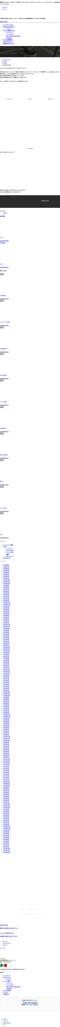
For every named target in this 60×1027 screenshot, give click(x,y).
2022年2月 (6, 666)
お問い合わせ (4, 21)
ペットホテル (10, 34)
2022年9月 (6, 653)
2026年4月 (6, 572)
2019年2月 (6, 733)
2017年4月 (6, 774)
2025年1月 (6, 600)
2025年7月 (6, 589)
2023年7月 (6, 634)
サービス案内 (7, 981)
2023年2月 (6, 643)
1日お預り (9, 38)
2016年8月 (6, 789)
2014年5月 (6, 839)
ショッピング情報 (8, 545)
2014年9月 (6, 832)
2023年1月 (6, 645)
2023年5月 (6, 638)
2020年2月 (6, 710)
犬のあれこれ (7, 558)
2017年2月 (6, 778)
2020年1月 (6, 712)
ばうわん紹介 (10, 550)
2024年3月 (6, 619)
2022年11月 (6, 649)
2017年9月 (6, 765)
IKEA (1, 534)
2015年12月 (6, 804)
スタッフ (8, 28)
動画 (7, 554)
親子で (1, 481)
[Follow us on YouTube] (5, 965)
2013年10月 (6, 852)
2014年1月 (6, 847)
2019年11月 (6, 716)
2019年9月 (6, 720)
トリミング (9, 32)
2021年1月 (6, 690)
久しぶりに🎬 (3, 508)
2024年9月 (6, 608)
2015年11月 (6, 806)
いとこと (3, 401)
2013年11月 (6, 850)
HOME (5, 1019)
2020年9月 (6, 697)
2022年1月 (6, 667)
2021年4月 (6, 684)
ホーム (5, 7)
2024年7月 (6, 611)
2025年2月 (6, 598)
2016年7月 (6, 791)
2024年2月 (6, 621)
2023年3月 (6, 641)
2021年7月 (6, 679)
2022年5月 (6, 660)
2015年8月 (6, 811)
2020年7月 (6, 701)
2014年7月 (6, 835)
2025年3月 (6, 597)
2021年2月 (6, 688)
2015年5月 (6, 817)
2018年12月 (6, 737)
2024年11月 (6, 604)
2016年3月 (6, 798)
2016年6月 (6, 793)
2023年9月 (6, 630)
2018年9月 (6, 742)
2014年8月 (6, 834)
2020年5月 (6, 705)
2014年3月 (6, 843)
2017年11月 (6, 761)
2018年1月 (6, 757)
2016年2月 (6, 800)
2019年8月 (6, 722)
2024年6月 (6, 613)
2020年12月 (6, 692)
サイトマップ (7, 943)
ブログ (5, 213)
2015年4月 (6, 819)
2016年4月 (6, 796)
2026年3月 (6, 574)
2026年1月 (6, 578)
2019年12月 (6, 714)
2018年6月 (6, 748)
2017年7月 (6, 768)
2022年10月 (6, 651)
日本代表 (3, 375)
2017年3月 (6, 776)
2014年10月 (6, 830)
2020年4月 (6, 707)
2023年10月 (6, 628)
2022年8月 (6, 654)
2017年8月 (6, 766)
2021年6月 (6, 681)
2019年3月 (6, 731)
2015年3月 (6, 821)
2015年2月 (6, 822)
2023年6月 (6, 636)
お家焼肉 (3, 348)
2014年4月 (6, 841)
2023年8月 (6, 632)
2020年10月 (6, 695)
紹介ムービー (10, 556)
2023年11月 (6, 626)
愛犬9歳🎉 (4, 454)
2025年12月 (6, 580)
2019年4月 (6, 729)
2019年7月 (6, 723)
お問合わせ (6, 994)
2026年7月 (6, 567)
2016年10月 (6, 785)
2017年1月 (6, 779)
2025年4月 (6, 595)
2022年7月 (6, 656)
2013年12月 (6, 849)
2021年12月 (6, 669)
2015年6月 (6, 815)
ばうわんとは (7, 977)
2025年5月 (6, 593)
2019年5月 (6, 727)
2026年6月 (6, 569)
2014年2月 (6, 845)
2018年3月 (6, 753)
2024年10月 (6, 606)
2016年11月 (6, 783)
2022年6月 (6, 658)
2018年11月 (6, 738)
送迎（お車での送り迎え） (13, 36)
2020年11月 (6, 694)
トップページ (7, 975)
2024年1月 (6, 623)
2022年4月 (6, 662)
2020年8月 (6, 699)
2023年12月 (6, 625)
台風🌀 (3, 428)
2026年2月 (6, 576)
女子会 (3, 295)
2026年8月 (6, 565)
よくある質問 (7, 990)
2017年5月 (6, 772)
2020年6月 (6, 703)
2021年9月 (6, 675)
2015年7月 (6, 813)
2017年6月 (6, 770)
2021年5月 (6, 682)
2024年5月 (6, 615)
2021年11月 (6, 671)
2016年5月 (6, 794)
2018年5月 (6, 750)
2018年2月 (6, 755)
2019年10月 (6, 718)
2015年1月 (6, 824)
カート (5, 9)
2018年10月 (6, 740)
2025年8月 (6, 587)
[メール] (1, 965)
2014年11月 (6, 828)
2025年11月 (6, 582)
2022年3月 (6, 664)
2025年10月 (6, 583)
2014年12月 (6, 826)
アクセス (5, 992)
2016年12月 (6, 781)
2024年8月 (6, 610)
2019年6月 (6, 725)
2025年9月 (6, 585)
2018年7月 (6, 746)
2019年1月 (6, 735)
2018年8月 (6, 744)
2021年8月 (6, 677)
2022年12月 (6, 647)
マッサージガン (5, 322)
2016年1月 (6, 802)
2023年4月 (6, 639)
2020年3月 (6, 709)
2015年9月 (6, 809)
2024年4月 (6, 617)
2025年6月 (6, 591)
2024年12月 (6, 602)
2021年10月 (6, 673)
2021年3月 (6, 686)
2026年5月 (6, 570)
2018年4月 (6, 751)
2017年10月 (6, 763)
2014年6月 (6, 837)
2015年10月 (6, 807)
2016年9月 (6, 787)
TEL (4, 1025)
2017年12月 (6, 759)
